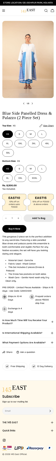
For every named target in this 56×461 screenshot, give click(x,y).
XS (7, 134)
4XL (47, 143)
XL (7, 143)
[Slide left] (23, 103)
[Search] (46, 10)
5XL (8, 152)
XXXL (34, 178)
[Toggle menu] (3, 10)
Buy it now (14, 228)
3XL (34, 143)
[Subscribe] (50, 411)
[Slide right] (32, 103)
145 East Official (19, 454)
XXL (20, 143)
